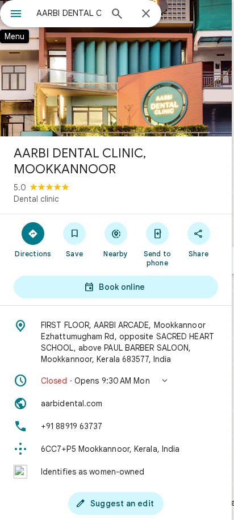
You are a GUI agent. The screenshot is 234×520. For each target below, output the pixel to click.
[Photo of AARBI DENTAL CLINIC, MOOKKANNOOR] (116, 68)
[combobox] (68, 13)
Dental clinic (36, 199)
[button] (116, 380)
